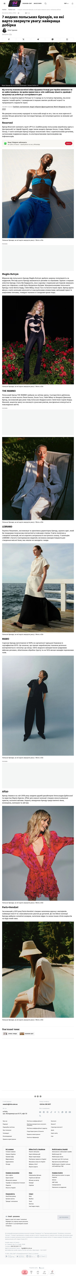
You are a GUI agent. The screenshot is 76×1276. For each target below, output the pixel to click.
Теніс (30, 1201)
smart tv (31, 1256)
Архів (52, 1130)
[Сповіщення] (72, 3)
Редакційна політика (9, 1127)
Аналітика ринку (11, 1196)
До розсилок (64, 1217)
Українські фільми (34, 1178)
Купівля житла (10, 1199)
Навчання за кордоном (59, 1187)
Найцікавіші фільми (35, 1175)
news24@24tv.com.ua (10, 1104)
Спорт (31, 1194)
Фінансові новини (11, 1180)
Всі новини (10, 1149)
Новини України (11, 1154)
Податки (8, 1185)
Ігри (52, 1136)
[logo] (15, 3)
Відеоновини (10, 1159)
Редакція (5, 1124)
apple (20, 1256)
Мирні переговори (34, 1156)
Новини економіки (12, 1173)
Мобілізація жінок (57, 1156)
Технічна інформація (33, 1137)
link (40, 1112)
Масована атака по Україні (37, 1162)
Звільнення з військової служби (62, 1152)
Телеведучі (6, 1133)
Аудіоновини (10, 1162)
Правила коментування (33, 1134)
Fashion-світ (27, 3)
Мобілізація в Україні (60, 1149)
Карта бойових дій (34, 1154)
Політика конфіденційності (34, 1121)
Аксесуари (38, 3)
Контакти (53, 1121)
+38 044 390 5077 (45, 1104)
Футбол (31, 1199)
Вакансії (53, 1124)
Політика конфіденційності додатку (37, 1128)
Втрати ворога (33, 1167)
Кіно (30, 1173)
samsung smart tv (42, 1256)
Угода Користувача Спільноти (35, 1131)
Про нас (5, 1121)
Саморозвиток (56, 1185)
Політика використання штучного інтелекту (36, 1125)
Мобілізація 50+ (57, 1154)
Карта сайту (54, 1133)
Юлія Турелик (12, 30)
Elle (10, 34)
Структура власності (56, 1127)
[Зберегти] (67, 39)
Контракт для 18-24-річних (60, 1159)
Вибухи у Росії (33, 1164)
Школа (54, 1180)
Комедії (31, 1183)
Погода (8, 1164)
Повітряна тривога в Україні (37, 1159)
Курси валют (9, 1178)
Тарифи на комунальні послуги (15, 1183)
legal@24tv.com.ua (26, 1248)
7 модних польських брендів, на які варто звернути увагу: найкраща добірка (39, 9)
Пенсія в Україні (11, 1188)
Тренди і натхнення (12, 1201)
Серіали (31, 1185)
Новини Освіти (57, 1173)
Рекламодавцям (7, 1136)
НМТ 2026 (55, 1182)
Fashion (4, 9)
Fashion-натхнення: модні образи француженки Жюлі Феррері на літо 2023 (36, 108)
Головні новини (10, 1152)
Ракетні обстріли (34, 1152)
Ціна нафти (9, 1175)
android (10, 1256)
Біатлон (31, 1204)
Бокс (30, 1196)
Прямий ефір (10, 1156)
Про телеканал (7, 1130)
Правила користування (9, 1139)
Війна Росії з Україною (37, 1149)
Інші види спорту (34, 1206)
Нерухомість (10, 1194)
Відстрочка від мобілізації (60, 1162)
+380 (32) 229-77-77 (15, 1246)
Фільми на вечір (34, 1180)
